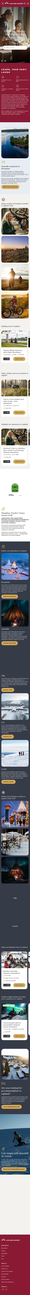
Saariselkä (4, 1253)
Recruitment (4, 1274)
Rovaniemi (4, 1248)
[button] (3, 3)
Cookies (3, 1276)
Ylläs (2, 1256)
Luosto (3, 1250)
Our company (5, 1266)
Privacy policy (5, 1279)
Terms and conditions (7, 1282)
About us (4, 1263)
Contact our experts (7, 1271)
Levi (2, 1258)
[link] (3, 1289)
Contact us (4, 1268)
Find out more (19, 359)
